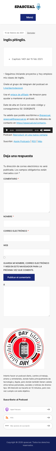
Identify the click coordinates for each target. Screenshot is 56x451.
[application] (28, 130)
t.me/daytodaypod (13, 88)
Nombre (8, 216)
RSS (34, 141)
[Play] (7, 130)
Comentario (11, 178)
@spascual (44, 115)
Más (40, 141)
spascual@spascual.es (14, 119)
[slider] (47, 129)
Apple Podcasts (22, 141)
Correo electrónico (16, 231)
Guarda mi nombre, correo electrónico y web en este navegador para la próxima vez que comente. (26, 266)
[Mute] (41, 130)
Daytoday (31, 33)
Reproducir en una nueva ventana (30, 134)
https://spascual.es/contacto (31, 122)
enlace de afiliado (19, 94)
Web (5, 245)
